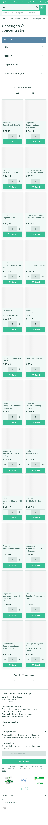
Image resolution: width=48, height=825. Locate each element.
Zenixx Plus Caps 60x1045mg (32, 126)
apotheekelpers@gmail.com (26, 709)
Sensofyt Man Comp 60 (12, 548)
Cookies (5, 802)
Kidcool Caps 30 (32, 453)
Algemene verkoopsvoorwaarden (14, 800)
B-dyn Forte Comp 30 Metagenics (34, 549)
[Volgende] (32, 680)
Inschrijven (24, 761)
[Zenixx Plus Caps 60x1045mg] (35, 110)
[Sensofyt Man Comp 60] (12, 533)
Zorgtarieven (37, 737)
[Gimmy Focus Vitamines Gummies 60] (12, 390)
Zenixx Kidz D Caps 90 (11, 125)
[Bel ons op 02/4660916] (36, 7)
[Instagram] (26, 788)
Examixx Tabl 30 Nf (10, 172)
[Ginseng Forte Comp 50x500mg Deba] (12, 631)
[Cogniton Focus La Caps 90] (12, 250)
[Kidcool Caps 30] (35, 438)
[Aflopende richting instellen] (33, 93)
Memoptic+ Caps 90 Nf (35, 217)
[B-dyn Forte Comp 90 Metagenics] (12, 438)
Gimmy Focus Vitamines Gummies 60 (12, 406)
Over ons (6, 735)
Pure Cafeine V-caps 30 (35, 172)
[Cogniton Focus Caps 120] (12, 202)
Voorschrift (26, 737)
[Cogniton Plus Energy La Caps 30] (12, 345)
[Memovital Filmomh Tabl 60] (12, 485)
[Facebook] (21, 788)
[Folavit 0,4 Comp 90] (35, 345)
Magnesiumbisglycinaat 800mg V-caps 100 (12, 314)
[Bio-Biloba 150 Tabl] (35, 485)
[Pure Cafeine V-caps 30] (35, 157)
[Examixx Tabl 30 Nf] (12, 157)
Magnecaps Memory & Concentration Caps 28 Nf (12, 598)
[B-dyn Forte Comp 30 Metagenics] (35, 533)
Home (4, 19)
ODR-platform (14, 802)
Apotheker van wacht (11, 737)
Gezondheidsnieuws (31, 735)
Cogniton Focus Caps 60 (35, 265)
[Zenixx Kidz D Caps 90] (12, 110)
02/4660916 (15, 706)
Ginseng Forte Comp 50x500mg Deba (11, 647)
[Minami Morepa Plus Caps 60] (35, 297)
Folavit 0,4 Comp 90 (34, 358)
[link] (15, 680)
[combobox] (21, 12)
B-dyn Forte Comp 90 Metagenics (11, 454)
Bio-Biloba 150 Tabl (33, 501)
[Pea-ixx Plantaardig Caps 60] (35, 390)
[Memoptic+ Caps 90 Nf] (35, 202)
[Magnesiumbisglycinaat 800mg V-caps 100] (12, 297)
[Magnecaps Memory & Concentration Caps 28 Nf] (12, 581)
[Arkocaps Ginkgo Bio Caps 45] (35, 631)
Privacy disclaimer (35, 800)
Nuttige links (16, 735)
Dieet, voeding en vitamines (19, 19)
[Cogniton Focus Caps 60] (35, 250)
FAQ (3, 725)
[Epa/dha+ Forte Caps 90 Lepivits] (35, 581)
